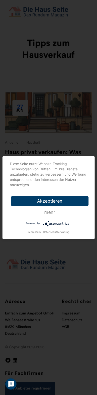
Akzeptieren (49, 201)
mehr (49, 212)
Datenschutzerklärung (56, 231)
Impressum (34, 231)
